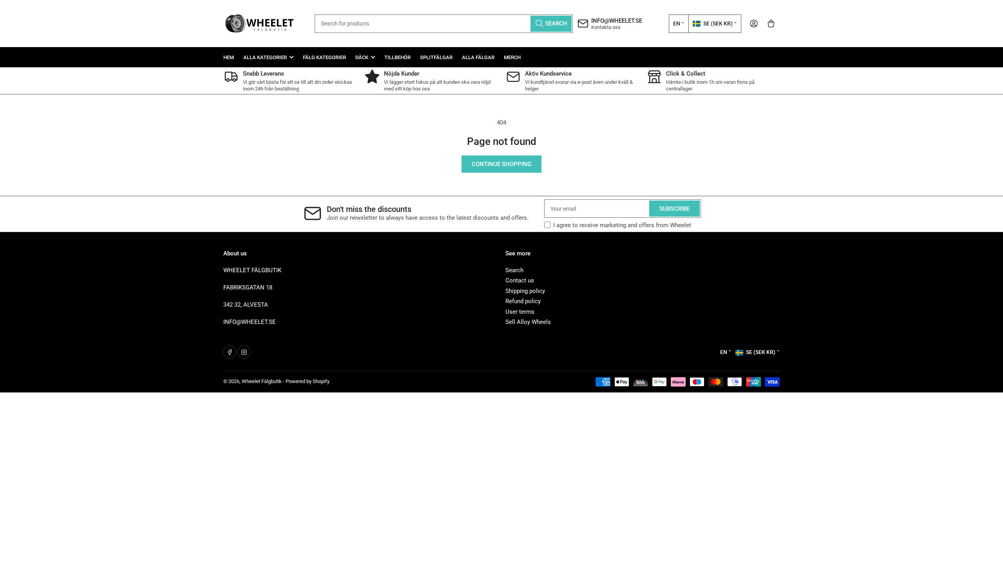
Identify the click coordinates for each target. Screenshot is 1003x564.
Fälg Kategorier (324, 57)
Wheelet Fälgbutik (262, 381)
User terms (519, 311)
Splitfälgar (436, 57)
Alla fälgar (478, 57)
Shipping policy (525, 291)
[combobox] (444, 23)
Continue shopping (501, 164)
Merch (512, 57)
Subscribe (674, 208)
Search (514, 270)
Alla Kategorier (265, 57)
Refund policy (523, 301)
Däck (361, 57)
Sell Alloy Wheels (528, 321)
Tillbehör (397, 57)
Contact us (519, 280)
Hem (228, 57)
